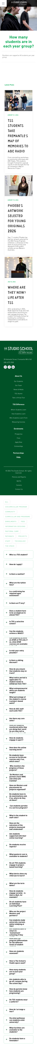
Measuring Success (18, 422)
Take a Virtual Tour (18, 398)
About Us (18, 376)
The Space (9, 546)
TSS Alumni (18, 393)
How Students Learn (18, 414)
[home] (18, 3)
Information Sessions (15, 526)
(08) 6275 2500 (9, 362)
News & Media (18, 389)
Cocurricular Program (16, 507)
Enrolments (18, 429)
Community (10, 512)
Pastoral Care (12, 531)
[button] (3, 3)
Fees (18, 438)
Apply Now (18, 442)
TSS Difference (18, 404)
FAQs (18, 457)
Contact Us (19, 489)
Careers (19, 485)
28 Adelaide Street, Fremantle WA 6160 (18, 359)
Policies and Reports (19, 477)
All (6, 502)
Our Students (18, 381)
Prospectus (18, 434)
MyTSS (19, 481)
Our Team (18, 385)
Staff (7, 541)
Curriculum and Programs (17, 516)
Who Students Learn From (18, 418)
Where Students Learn (18, 410)
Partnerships (18, 453)
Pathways (9, 536)
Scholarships (18, 446)
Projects (22, 536)
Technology (20, 541)
